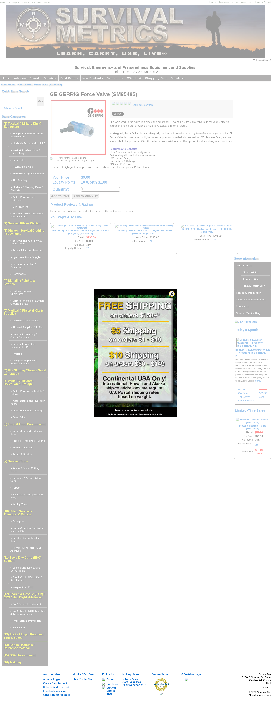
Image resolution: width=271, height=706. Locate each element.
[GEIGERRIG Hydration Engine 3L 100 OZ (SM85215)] (207, 226)
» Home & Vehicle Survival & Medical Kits (26, 530)
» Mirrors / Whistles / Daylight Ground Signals (27, 302)
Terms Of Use (251, 278)
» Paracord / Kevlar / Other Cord (26, 479)
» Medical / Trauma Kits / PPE (27, 143)
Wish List (26, 2)
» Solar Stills (17, 417)
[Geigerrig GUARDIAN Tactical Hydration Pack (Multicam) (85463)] (144, 228)
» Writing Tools (18, 504)
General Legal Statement (250, 299)
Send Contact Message (56, 694)
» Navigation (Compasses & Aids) (26, 496)
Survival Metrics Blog (248, 313)
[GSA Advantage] (246, 321)
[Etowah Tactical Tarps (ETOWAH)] (252, 422)
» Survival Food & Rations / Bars (26, 432)
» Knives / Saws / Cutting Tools (24, 470)
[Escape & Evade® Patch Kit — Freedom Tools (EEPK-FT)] (252, 345)
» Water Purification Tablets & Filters (27, 392)
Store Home (8, 84)
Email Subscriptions (54, 690)
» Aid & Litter (17, 627)
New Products (92, 78)
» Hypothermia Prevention (25, 620)
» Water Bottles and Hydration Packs (27, 402)
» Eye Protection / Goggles (25, 257)
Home (2, 2)
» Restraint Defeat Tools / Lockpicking (25, 152)
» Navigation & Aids (21, 166)
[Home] (135, 57)
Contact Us (48, 2)
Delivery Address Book (56, 687)
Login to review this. (143, 105)
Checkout (36, 2)
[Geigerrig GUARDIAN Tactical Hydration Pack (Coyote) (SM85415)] (80, 228)
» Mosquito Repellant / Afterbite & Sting (23, 362)
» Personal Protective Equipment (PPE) (22, 345)
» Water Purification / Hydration (22, 198)
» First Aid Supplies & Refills (26, 327)
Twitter (110, 679)
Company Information (248, 292)
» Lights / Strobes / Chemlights (21, 292)
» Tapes (15, 487)
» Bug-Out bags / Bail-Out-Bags (25, 539)
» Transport (17, 521)
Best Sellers (69, 78)
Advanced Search (27, 78)
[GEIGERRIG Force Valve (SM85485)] (78, 127)
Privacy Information (254, 285)
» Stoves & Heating (21, 447)
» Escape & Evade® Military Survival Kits (26, 135)
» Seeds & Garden (21, 454)
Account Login (51, 679)
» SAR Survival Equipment (25, 604)
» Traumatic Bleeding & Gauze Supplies (23, 336)
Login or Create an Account (259, 2)
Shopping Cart (13, 2)
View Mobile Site (82, 679)
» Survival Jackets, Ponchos (26, 250)
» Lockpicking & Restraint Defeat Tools (25, 569)
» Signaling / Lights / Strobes (27, 173)
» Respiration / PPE (21, 587)
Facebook (112, 684)
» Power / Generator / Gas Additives (25, 549)
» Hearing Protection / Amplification (23, 265)
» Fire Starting (18, 180)
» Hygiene (16, 353)
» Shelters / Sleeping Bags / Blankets (26, 189)
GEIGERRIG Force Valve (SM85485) (40, 84)
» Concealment (19, 206)
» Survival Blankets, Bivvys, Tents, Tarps (26, 242)
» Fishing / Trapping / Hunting (27, 440)
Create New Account (55, 683)
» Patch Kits (17, 159)
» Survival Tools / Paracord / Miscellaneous (26, 215)
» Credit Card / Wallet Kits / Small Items (26, 579)
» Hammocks (18, 273)
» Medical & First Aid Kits (24, 320)
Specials (50, 78)
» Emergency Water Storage (26, 410)
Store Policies (244, 265)
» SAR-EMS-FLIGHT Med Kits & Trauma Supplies (27, 612)
